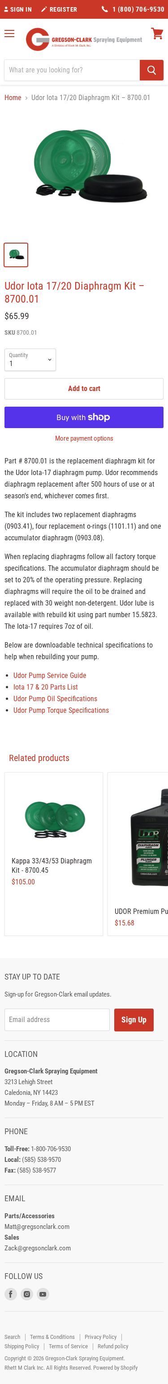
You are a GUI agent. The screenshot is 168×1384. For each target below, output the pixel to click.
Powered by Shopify (115, 1367)
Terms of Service (68, 1346)
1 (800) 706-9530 (138, 9)
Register (64, 9)
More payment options (84, 438)
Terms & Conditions (52, 1337)
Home (13, 98)
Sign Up (133, 1019)
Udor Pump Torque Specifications (61, 710)
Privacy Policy (100, 1337)
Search (12, 1337)
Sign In (21, 9)
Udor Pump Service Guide (49, 675)
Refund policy (113, 1346)
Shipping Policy (21, 1346)
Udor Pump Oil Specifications (55, 698)
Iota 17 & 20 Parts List (45, 687)
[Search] (152, 70)
